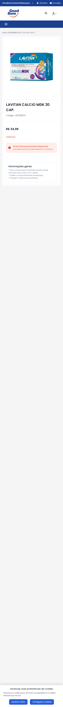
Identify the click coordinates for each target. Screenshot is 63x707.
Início (4, 32)
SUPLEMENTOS (14, 32)
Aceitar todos (18, 701)
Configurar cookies (42, 701)
